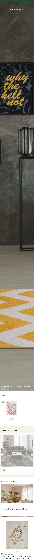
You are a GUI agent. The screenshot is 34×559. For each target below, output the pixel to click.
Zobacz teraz (5, 389)
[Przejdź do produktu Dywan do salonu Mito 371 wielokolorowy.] (11, 408)
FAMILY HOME (11, 554)
